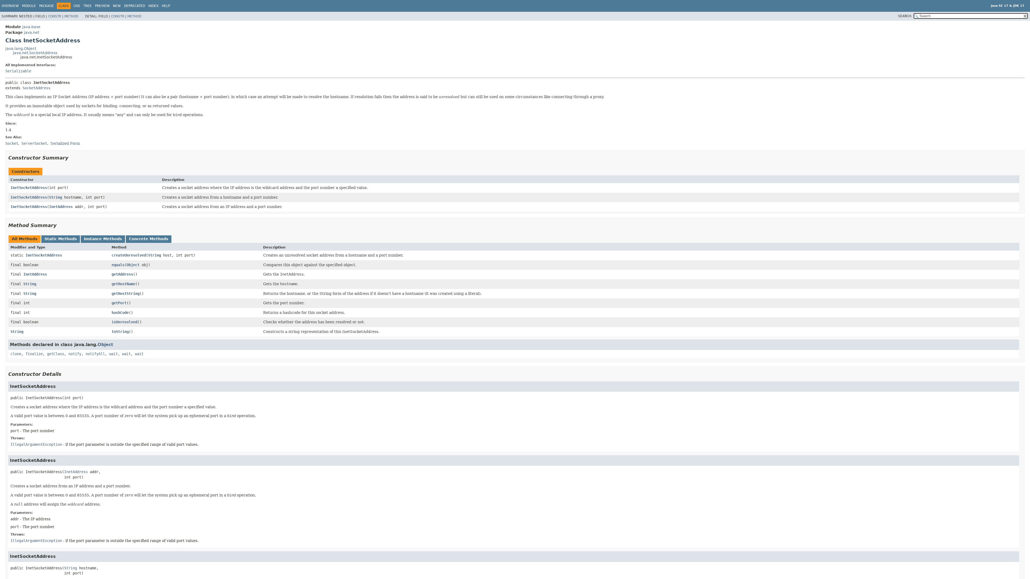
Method (71, 16)
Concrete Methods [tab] (148, 239)
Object (133, 265)
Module (29, 6)
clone (15, 354)
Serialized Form (65, 143)
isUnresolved (124, 322)
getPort (119, 303)
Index (153, 6)
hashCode (120, 312)
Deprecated (134, 6)
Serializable (18, 71)
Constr (54, 16)
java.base (31, 27)
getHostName (123, 284)
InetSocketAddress (28, 187)
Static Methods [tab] (61, 239)
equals (118, 265)
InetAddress (61, 207)
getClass (55, 354)
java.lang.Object (20, 48)
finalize (34, 354)
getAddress (122, 274)
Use (76, 6)
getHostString (125, 293)
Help (166, 6)
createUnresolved (129, 255)
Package (46, 6)
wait (113, 354)
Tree (87, 6)
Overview (10, 6)
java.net (31, 32)
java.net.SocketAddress (35, 53)
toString (120, 331)
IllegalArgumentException (36, 444)
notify (74, 354)
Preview (102, 6)
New (117, 6)
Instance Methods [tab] (103, 239)
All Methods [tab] (24, 239)
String (55, 197)
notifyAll (95, 354)
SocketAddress (36, 88)
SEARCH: (905, 16)
